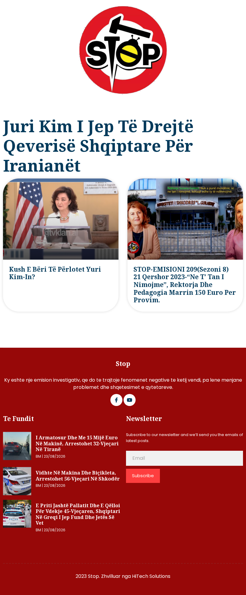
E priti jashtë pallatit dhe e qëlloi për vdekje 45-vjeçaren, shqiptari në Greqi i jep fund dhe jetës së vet (78, 514)
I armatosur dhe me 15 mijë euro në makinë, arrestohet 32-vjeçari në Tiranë (77, 443)
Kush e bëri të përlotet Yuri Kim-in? (55, 273)
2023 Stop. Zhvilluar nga (104, 576)
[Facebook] (116, 400)
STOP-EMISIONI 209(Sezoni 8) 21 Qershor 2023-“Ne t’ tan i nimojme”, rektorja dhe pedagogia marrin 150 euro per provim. (185, 284)
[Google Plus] (130, 400)
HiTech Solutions (151, 576)
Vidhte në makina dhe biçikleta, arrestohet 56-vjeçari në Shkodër (78, 475)
